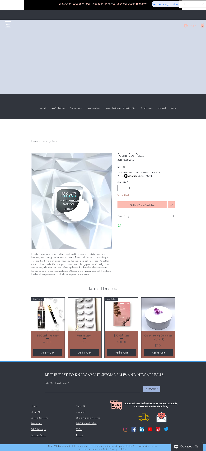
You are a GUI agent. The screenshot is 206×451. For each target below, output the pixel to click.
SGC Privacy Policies (114, 449)
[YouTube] (150, 429)
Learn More (145, 175)
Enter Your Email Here (56, 383)
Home (34, 141)
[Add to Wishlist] (171, 204)
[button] (203, 25)
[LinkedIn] (142, 429)
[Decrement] (120, 188)
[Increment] (130, 188)
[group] (103, 328)
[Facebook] (133, 429)
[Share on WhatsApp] (120, 225)
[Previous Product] (26, 328)
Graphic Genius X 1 (126, 445)
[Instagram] (125, 429)
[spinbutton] (125, 188)
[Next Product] (180, 328)
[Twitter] (166, 429)
